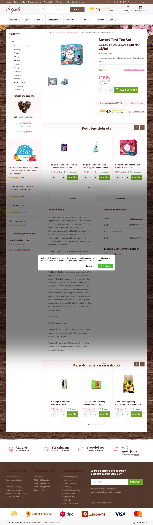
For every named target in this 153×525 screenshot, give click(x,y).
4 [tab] (95, 187)
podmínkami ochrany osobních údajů (106, 492)
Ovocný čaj (18, 71)
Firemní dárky (48, 2)
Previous (136, 127)
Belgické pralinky (68, 497)
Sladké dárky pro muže (43, 487)
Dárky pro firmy (40, 490)
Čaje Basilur (66, 500)
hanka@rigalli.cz (25, 132)
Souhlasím (107, 266)
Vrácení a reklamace (14, 490)
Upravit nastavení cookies (51, 522)
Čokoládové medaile (70, 503)
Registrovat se (137, 103)
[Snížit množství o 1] (101, 90)
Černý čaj (17, 53)
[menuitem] (14, 20)
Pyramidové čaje (19, 82)
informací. (100, 260)
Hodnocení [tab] (120, 198)
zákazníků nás (130, 455)
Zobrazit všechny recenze (19, 250)
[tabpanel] (64, 158)
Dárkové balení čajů (21, 46)
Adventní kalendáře (69, 483)
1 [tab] (89, 187)
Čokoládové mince (69, 480)
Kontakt (8, 2)
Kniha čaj (17, 79)
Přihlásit (135, 482)
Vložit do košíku (128, 90)
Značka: (136, 219)
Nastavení (89, 266)
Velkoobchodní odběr (62, 2)
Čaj (13, 41)
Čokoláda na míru (78, 2)
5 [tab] (97, 187)
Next (142, 127)
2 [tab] (91, 187)
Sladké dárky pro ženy (42, 480)
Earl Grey (17, 60)
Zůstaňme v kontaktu (99, 503)
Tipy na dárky (39, 477)
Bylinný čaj (17, 75)
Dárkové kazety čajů (70, 477)
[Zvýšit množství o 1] (110, 90)
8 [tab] (104, 187)
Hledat (77, 9)
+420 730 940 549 (25, 123)
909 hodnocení (107, 10)
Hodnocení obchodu (34, 2)
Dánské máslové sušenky (71, 490)
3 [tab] (93, 187)
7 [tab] (101, 187)
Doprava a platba (19, 2)
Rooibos (17, 64)
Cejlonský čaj (18, 86)
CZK (143, 2)
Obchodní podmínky (13, 487)
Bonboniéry (66, 487)
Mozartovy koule (68, 493)
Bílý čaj (16, 57)
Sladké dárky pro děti (42, 483)
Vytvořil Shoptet (141, 522)
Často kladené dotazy (14, 480)
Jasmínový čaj (19, 90)
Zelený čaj (17, 49)
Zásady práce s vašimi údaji (16, 493)
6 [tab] (99, 187)
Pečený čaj (17, 68)
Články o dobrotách (13, 497)
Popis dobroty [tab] (72, 198)
